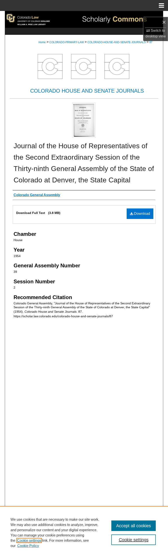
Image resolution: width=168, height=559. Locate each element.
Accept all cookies (133, 525)
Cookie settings (29, 540)
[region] (84, 532)
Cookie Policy (28, 546)
